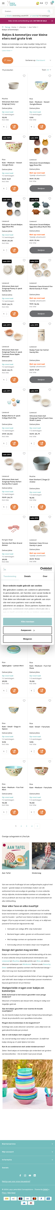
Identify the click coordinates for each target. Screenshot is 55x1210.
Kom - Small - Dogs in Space (11, 728)
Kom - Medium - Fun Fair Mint (13, 788)
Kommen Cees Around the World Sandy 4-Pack (41, 287)
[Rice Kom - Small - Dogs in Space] (13, 710)
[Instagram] (25, 1176)
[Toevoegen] (14, 127)
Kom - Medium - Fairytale (41, 788)
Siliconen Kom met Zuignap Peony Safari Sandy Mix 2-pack (11, 481)
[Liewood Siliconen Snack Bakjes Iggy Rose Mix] (41, 146)
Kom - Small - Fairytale (40, 727)
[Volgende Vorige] (37, 826)
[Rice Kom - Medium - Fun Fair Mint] (13, 771)
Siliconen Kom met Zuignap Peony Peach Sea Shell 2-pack (41, 418)
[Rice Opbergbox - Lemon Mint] (13, 649)
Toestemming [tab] (9, 576)
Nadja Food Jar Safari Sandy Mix (39, 351)
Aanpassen (26, 630)
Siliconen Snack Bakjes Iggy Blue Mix (12, 226)
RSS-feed (11, 1193)
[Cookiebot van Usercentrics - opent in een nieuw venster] (40, 569)
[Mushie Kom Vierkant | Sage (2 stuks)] (41, 463)
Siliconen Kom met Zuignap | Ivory (10, 103)
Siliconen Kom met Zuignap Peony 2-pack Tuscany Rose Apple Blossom (12, 353)
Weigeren (27, 639)
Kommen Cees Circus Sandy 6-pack (39, 544)
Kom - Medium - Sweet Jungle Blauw (40, 103)
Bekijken (41, 188)
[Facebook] (20, 1176)
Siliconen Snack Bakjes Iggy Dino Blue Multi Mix (40, 226)
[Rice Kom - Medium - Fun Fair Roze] (41, 649)
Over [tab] (45, 576)
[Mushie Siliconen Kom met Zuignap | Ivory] (13, 85)
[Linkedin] (35, 1176)
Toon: (44, 70)
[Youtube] (30, 1176)
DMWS (45, 1189)
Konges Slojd (7, 540)
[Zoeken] (49, 11)
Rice (31, 99)
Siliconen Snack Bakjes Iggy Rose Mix (40, 164)
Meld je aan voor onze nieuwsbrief (16, 1181)
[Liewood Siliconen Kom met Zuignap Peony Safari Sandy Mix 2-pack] (13, 463)
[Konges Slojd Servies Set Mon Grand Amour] (13, 526)
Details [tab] (27, 576)
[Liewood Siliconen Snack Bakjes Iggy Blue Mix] (13, 208)
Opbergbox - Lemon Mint (13, 666)
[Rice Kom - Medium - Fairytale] (41, 771)
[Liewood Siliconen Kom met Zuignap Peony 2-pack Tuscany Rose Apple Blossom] (13, 333)
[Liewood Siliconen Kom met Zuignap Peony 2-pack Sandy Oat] (13, 270)
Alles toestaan (27, 621)
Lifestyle (22, 27)
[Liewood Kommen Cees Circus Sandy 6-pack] (41, 526)
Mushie (5, 99)
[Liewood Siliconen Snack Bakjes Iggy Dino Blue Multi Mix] (41, 208)
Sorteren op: (30, 60)
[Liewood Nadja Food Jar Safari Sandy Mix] (41, 333)
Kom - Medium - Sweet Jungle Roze (12, 164)
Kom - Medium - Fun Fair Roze (40, 667)
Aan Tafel (32, 27)
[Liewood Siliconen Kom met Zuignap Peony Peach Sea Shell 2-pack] (41, 399)
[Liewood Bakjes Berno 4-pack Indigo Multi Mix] (13, 399)
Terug (7, 27)
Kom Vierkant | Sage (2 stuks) (40, 481)
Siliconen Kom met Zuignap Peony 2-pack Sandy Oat (12, 288)
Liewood (33, 160)
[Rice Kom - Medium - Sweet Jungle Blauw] (41, 85)
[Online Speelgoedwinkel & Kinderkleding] (14, 3)
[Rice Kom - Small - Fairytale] (41, 710)
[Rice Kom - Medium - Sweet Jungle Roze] (13, 146)
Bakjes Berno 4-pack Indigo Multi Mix (11, 417)
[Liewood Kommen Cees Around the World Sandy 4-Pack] (41, 270)
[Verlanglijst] (46, 3)
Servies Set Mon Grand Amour (12, 544)
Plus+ (4, 1193)
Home (13, 27)
